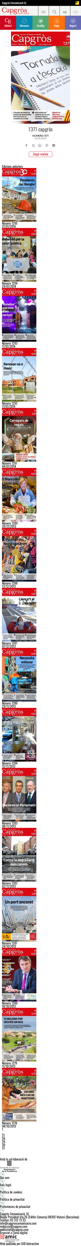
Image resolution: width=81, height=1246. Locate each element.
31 (3, 1148)
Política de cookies (11, 1192)
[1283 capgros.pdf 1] (40, 795)
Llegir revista (40, 154)
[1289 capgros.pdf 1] (40, 495)
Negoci (73, 26)
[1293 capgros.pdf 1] (40, 315)
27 (3, 1135)
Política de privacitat (12, 1199)
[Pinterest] (47, 145)
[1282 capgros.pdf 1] (40, 855)
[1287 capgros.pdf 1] (40, 615)
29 (3, 1142)
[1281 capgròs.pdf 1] (40, 915)
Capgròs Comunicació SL (14, 3)
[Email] (53, 145)
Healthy (40, 26)
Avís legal (5, 1184)
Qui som (4, 1177)
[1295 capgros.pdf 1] (40, 195)
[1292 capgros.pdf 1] (40, 375)
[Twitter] (33, 145)
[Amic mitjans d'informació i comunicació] (40, 1238)
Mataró (8, 26)
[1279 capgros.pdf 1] (40, 1035)
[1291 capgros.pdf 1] (40, 435)
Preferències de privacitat (15, 1206)
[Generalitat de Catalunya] (40, 1166)
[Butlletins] (75, 11)
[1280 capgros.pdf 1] (40, 975)
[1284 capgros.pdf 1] (40, 735)
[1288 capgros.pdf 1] (40, 555)
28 (3, 1138)
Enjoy (56, 26)
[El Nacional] (77, 3)
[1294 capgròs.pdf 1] (40, 255)
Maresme (24, 26)
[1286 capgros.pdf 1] (40, 675)
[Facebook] (26, 145)
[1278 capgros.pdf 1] (40, 1095)
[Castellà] (65, 11)
